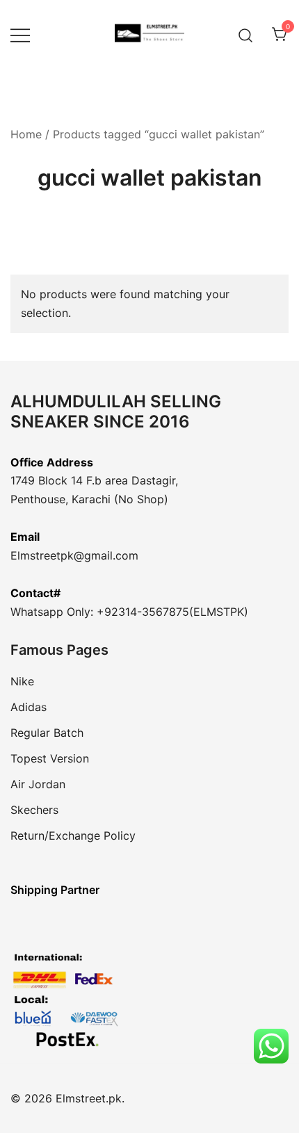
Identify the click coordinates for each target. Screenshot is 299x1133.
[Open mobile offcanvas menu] (20, 35)
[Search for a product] (245, 34)
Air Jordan (37, 784)
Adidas (28, 707)
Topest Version (49, 758)
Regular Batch (46, 733)
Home (26, 134)
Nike (22, 681)
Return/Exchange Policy (73, 835)
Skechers (34, 810)
